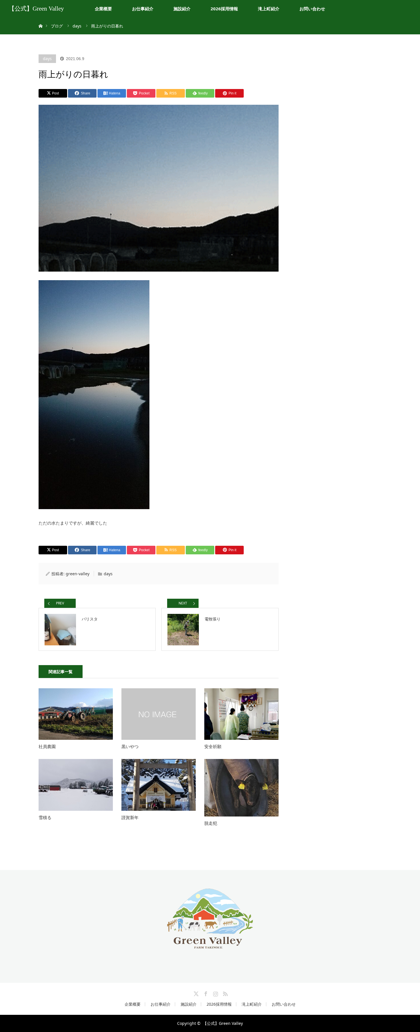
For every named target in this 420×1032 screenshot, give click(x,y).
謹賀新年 (130, 817)
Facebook (205, 992)
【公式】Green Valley (36, 8)
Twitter (195, 992)
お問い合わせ (312, 8)
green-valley (77, 573)
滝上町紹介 (268, 8)
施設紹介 (182, 8)
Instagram (215, 992)
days (47, 58)
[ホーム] (40, 19)
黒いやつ (130, 746)
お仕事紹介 (142, 8)
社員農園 (47, 746)
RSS (224, 992)
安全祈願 (212, 746)
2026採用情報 (224, 8)
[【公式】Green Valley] (210, 944)
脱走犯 (210, 823)
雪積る (45, 817)
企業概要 (103, 8)
